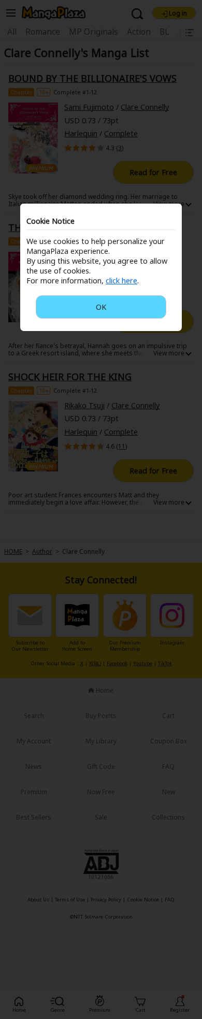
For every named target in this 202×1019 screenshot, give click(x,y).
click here (121, 280)
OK (101, 307)
